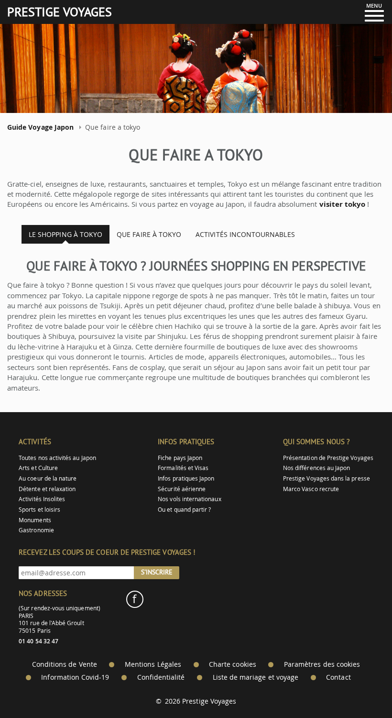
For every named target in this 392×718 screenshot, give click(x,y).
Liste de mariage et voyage (256, 677)
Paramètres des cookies (322, 664)
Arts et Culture (38, 468)
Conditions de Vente (64, 664)
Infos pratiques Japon (186, 478)
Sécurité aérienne (182, 489)
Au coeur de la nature (47, 478)
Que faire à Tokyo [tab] (149, 234)
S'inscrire (157, 572)
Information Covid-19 (75, 677)
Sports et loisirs (39, 509)
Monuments (35, 520)
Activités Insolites (42, 499)
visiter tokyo (342, 204)
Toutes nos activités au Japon (57, 458)
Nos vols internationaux (189, 499)
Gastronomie (36, 530)
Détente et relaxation (47, 489)
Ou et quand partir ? (184, 509)
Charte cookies (232, 664)
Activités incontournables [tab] (245, 234)
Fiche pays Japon (180, 458)
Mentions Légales (153, 664)
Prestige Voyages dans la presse (326, 478)
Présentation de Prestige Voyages (328, 458)
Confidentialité (161, 677)
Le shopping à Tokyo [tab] (65, 234)
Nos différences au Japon (316, 468)
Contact (338, 677)
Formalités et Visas (183, 468)
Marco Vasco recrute (311, 489)
